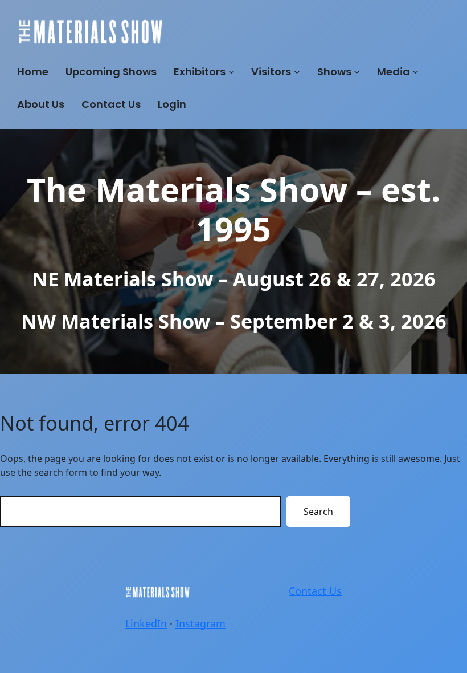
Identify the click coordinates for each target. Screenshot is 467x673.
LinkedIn (146, 623)
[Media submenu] (415, 71)
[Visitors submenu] (297, 71)
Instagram (200, 623)
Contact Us (315, 591)
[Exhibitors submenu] (231, 71)
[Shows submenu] (357, 71)
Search (318, 511)
